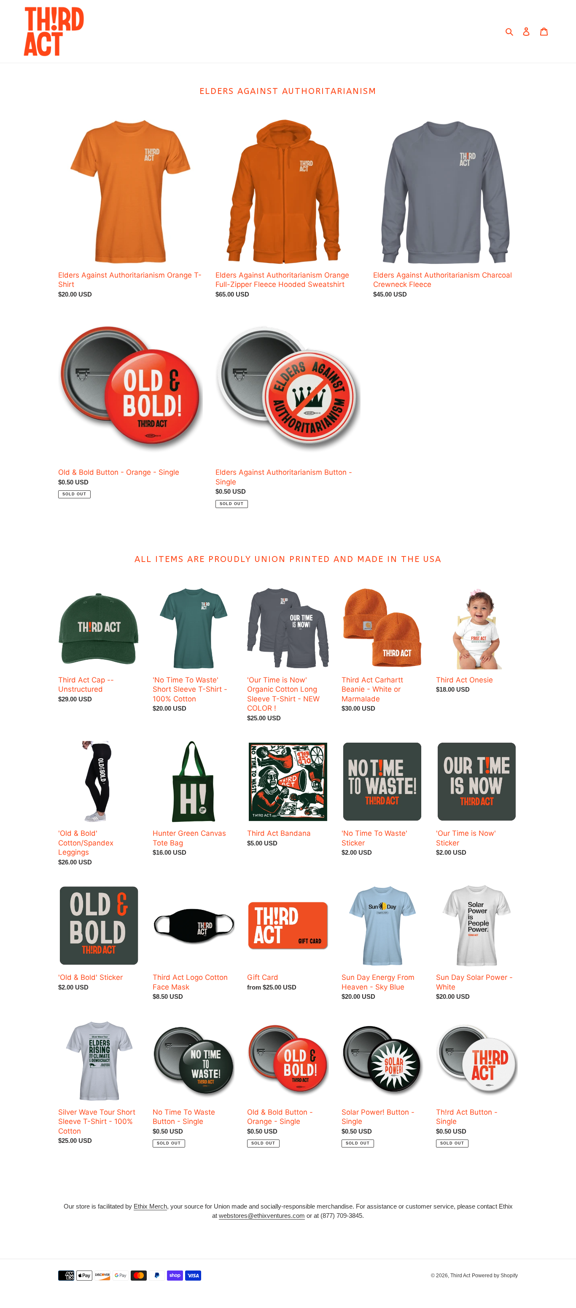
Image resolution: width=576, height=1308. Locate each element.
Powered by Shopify (495, 1276)
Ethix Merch (150, 1206)
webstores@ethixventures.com (262, 1215)
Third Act (460, 1276)
